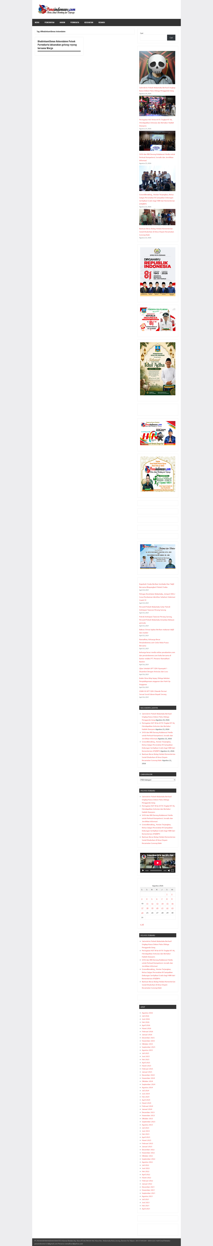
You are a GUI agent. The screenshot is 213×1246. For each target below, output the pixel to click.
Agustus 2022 (147, 1162)
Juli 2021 (145, 1199)
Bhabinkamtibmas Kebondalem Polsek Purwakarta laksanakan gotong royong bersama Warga (57, 45)
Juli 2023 (145, 1128)
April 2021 (146, 1208)
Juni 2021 (146, 1202)
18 (147, 908)
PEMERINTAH (49, 22)
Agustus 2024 (147, 1087)
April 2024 (146, 1100)
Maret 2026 (146, 1028)
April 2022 (146, 1174)
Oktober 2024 (147, 1081)
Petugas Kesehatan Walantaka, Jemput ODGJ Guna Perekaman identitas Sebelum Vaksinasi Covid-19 (157, 597)
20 (157, 908)
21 (162, 908)
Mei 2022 (145, 1171)
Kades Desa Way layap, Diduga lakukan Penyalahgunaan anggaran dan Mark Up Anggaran (154, 681)
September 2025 (148, 1047)
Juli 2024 (145, 1090)
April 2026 (146, 1025)
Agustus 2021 (147, 1196)
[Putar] (143, 870)
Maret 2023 (146, 1140)
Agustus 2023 (147, 1125)
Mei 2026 (145, 1022)
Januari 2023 (147, 1146)
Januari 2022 (147, 1184)
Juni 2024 (146, 1093)
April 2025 (146, 1062)
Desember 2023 (148, 1112)
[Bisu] (169, 870)
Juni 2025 (146, 1056)
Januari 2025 (147, 1072)
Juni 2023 (146, 1131)
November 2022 (148, 1153)
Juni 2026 (146, 1019)
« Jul (142, 924)
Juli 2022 (145, 1165)
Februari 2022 (147, 1180)
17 (142, 908)
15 (167, 903)
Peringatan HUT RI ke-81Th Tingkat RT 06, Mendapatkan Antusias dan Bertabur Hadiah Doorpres (156, 122)
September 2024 (148, 1084)
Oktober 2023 (147, 1118)
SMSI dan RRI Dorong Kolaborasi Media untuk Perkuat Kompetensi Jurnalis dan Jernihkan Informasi (157, 157)
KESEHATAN (88, 22)
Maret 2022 (146, 1177)
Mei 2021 (145, 1205)
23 (172, 908)
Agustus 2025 (147, 1050)
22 (167, 908)
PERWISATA (74, 22)
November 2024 (148, 1078)
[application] (157, 863)
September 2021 (148, 1193)
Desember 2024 (148, 1075)
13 (157, 903)
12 (152, 903)
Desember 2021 (148, 1187)
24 (142, 913)
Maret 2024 (146, 1103)
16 (172, 903)
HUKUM (62, 22)
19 (152, 908)
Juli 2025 (145, 1053)
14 (162, 903)
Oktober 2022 (147, 1156)
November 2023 (148, 1115)
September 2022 (148, 1159)
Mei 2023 (145, 1134)
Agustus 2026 (147, 1013)
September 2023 (148, 1121)
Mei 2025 (145, 1059)
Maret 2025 (146, 1065)
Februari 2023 (147, 1143)
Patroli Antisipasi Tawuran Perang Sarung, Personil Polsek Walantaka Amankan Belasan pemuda (156, 619)
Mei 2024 (145, 1097)
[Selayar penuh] (172, 870)
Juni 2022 (146, 1168)
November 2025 (148, 1041)
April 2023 (146, 1137)
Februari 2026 (147, 1031)
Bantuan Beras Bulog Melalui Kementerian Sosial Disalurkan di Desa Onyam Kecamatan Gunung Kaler (156, 231)
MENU (37, 22)
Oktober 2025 (147, 1044)
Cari (141, 33)
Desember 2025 (148, 1037)
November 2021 (148, 1190)
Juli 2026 (145, 1016)
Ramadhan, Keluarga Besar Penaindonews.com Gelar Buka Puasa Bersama (154, 642)
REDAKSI (102, 22)
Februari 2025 (147, 1069)
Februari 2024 (147, 1106)
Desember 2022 (148, 1149)
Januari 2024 (147, 1109)
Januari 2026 (147, 1034)
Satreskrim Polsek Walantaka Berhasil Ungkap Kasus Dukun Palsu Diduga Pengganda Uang (157, 716)
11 (147, 903)
